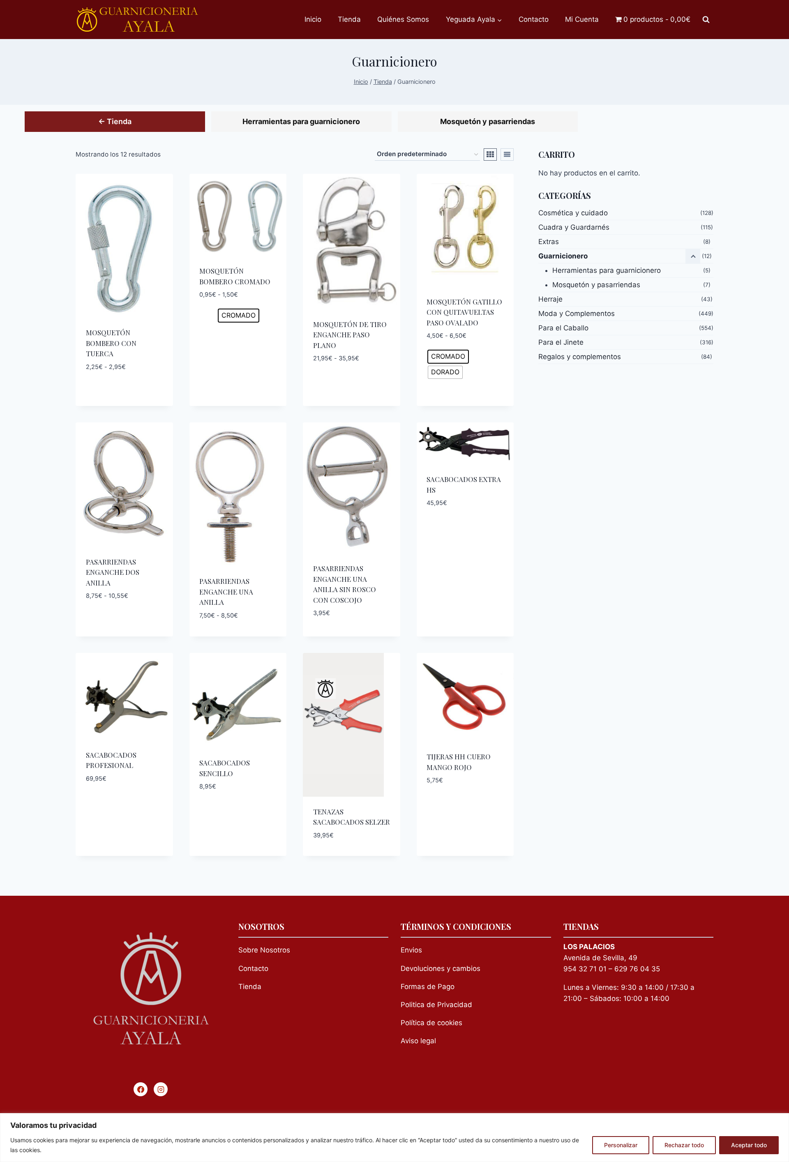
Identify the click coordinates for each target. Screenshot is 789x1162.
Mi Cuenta (582, 19)
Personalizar (620, 1144)
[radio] (238, 315)
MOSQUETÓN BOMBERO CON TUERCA (111, 343)
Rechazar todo (684, 1144)
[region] (394, 1137)
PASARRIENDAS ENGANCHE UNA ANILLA (226, 591)
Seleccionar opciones (124, 386)
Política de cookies (431, 1023)
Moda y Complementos (576, 313)
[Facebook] (141, 1089)
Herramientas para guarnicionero (301, 121)
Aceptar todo (749, 1144)
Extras (548, 241)
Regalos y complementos (579, 357)
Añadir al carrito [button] (465, 527)
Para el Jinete (561, 342)
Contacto (534, 19)
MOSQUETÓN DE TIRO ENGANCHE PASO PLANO (350, 335)
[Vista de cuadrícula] (490, 154)
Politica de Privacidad (436, 1005)
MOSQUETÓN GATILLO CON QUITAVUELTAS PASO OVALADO (464, 312)
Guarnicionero (563, 256)
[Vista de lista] (507, 154)
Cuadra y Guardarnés (573, 227)
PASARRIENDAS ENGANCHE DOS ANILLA (112, 572)
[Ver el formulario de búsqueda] (706, 19)
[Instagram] (161, 1089)
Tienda (349, 19)
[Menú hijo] (692, 256)
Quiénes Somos (403, 19)
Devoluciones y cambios (440, 968)
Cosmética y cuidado (573, 213)
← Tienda (115, 121)
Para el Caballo (563, 328)
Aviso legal (418, 1041)
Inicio (313, 19)
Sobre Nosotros (264, 950)
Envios (411, 950)
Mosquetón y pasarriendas (487, 121)
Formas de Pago (427, 986)
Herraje (550, 299)
